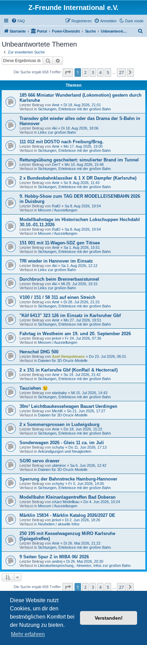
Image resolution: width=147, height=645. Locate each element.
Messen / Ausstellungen (57, 210)
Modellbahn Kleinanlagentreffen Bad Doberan (67, 497)
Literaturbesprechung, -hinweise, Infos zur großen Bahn (84, 565)
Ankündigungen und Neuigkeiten (64, 451)
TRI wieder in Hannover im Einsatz (56, 261)
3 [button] (93, 72)
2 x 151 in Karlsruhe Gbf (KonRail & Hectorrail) (68, 370)
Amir (55, 105)
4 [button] (100, 72)
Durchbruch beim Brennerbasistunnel (59, 279)
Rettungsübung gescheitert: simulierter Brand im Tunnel (79, 159)
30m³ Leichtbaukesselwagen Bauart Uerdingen (68, 406)
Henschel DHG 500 (38, 351)
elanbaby (59, 393)
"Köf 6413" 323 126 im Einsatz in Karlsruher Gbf (70, 315)
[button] (68, 72)
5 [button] (108, 72)
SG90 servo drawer (39, 460)
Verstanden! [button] (109, 618)
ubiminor (59, 465)
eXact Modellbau (65, 502)
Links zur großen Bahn (57, 132)
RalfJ (56, 206)
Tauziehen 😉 (33, 388)
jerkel (56, 338)
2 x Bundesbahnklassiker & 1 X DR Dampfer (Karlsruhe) (77, 178)
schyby (58, 447)
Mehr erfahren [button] (28, 634)
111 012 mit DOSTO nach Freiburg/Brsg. (61, 141)
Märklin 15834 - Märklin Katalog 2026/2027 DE (67, 515)
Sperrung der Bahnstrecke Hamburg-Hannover (68, 479)
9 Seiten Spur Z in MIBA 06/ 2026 (54, 556)
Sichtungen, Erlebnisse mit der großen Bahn (74, 109)
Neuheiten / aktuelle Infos (59, 524)
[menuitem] (18, 21)
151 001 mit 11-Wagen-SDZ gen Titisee (59, 242)
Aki (54, 128)
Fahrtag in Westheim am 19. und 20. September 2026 (75, 333)
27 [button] (121, 72)
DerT (56, 164)
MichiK (57, 411)
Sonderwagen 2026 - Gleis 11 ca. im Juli (61, 442)
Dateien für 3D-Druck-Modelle (63, 360)
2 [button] (85, 72)
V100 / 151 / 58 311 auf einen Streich (57, 297)
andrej (57, 561)
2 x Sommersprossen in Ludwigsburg (59, 424)
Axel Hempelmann (68, 356)
